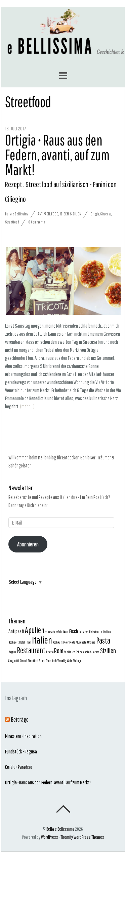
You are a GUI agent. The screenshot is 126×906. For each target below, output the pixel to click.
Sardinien (69, 652)
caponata (50, 632)
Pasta (103, 640)
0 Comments (36, 222)
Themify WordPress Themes (82, 837)
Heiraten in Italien (100, 632)
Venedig (61, 661)
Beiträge (20, 719)
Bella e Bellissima (17, 214)
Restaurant (31, 650)
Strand (23, 661)
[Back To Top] (63, 809)
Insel (28, 642)
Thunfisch (51, 661)
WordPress (49, 837)
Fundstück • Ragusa (21, 751)
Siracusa (105, 214)
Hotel (22, 642)
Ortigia (94, 214)
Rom (59, 651)
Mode (72, 642)
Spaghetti (13, 661)
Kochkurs (57, 642)
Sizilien (75, 214)
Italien (42, 640)
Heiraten (83, 632)
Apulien (34, 630)
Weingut (78, 661)
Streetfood (12, 222)
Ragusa (12, 652)
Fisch (73, 631)
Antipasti (44, 214)
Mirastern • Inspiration (23, 736)
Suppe (42, 661)
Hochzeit (13, 642)
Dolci (66, 632)
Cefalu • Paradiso (18, 767)
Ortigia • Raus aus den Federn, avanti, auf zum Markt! (48, 782)
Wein (70, 661)
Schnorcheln (83, 652)
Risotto (49, 652)
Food (54, 214)
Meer (66, 642)
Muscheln (81, 642)
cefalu (59, 632)
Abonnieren (28, 544)
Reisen (64, 214)
